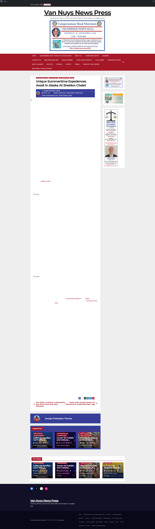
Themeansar (61, 520)
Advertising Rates (92, 56)
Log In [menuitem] (4, 1)
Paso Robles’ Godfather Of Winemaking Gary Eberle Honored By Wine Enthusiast (50, 404)
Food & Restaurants (84, 60)
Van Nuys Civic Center (91, 64)
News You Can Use (38, 433)
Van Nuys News (107, 463)
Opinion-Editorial (114, 60)
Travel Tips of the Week (86, 435)
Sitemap (59, 64)
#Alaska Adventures (59, 93)
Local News (99, 60)
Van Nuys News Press (77, 13)
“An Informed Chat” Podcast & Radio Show (55, 56)
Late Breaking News (64, 77)
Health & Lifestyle (53, 77)
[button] (123, 62)
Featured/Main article (41, 77)
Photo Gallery (37, 64)
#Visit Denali (79, 93)
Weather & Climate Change (42, 68)
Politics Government (39, 435)
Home (34, 56)
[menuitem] (1, 1)
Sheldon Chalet (45, 181)
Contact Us (36, 60)
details (87, 298)
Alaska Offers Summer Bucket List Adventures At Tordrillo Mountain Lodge (80, 403)
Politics (50, 64)
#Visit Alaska (70, 93)
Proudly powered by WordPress (38, 520)
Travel (77, 64)
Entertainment (67, 60)
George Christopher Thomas (52, 90)
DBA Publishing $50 (51, 60)
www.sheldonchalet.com (73, 298)
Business (105, 56)
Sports (68, 64)
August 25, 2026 (40, 470)
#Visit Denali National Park (50, 95)
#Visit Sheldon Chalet (65, 95)
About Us (78, 56)
